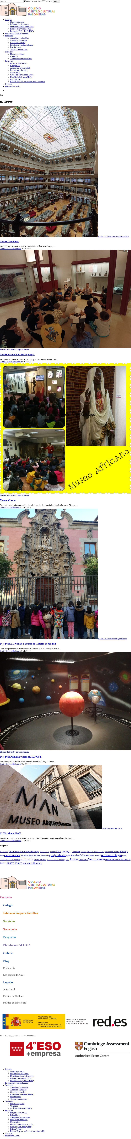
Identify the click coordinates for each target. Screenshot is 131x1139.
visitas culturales (32, 863)
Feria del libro (34, 855)
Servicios (9, 1101)
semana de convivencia (116, 859)
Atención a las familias (19, 1087)
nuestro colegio (111, 855)
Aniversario (43, 852)
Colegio (8, 1069)
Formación (45, 856)
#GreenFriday (4, 852)
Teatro (10, 863)
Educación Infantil (112, 852)
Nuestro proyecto (17, 1071)
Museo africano (8, 500)
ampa (36, 851)
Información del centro (19, 1074)
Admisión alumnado (18, 1090)
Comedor (14, 1106)
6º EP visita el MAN (10, 833)
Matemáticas (15, 1122)
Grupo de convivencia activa (21, 1124)
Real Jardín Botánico (53, 860)
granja (52, 855)
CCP (58, 851)
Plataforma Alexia (12, 1136)
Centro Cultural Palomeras (10, 248)
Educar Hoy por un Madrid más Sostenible (27, 1131)
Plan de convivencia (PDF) (21, 1078)
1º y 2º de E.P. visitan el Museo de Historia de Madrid (28, 643)
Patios (124, 856)
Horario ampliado (17, 1103)
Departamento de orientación (22, 1076)
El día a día (102, 236)
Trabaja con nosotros (18, 1099)
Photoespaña (10, 860)
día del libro (100, 852)
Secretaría (83, 859)
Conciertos (76, 852)
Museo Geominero (9, 241)
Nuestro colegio (113, 236)
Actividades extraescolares (21, 1108)
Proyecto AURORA (18, 1113)
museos (98, 855)
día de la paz (91, 852)
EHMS (123, 851)
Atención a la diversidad (20, 1117)
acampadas (28, 851)
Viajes (18, 863)
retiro (67, 860)
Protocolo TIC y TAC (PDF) (22, 1080)
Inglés (68, 856)
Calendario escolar (17, 1092)
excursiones (12, 855)
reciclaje (62, 860)
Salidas (74, 859)
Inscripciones (15, 1097)
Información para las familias (16, 1083)
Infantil (61, 855)
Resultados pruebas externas (21, 1094)
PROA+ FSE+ (16, 1129)
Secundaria (124, 236)
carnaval (53, 852)
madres (92, 856)
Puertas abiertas (40, 860)
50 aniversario (16, 851)
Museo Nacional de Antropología (17, 354)
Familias (25, 855)
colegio (66, 851)
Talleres (3, 863)
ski (129, 860)
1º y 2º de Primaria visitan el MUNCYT (20, 756)
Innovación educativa (19, 1120)
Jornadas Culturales (79, 855)
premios (17, 860)
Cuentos (83, 852)
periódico (3, 860)
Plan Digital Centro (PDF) (20, 1126)
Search (56, 1)
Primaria (25, 349)
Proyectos (9, 1110)
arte (48, 852)
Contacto (8, 1133)
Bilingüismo (15, 1115)
